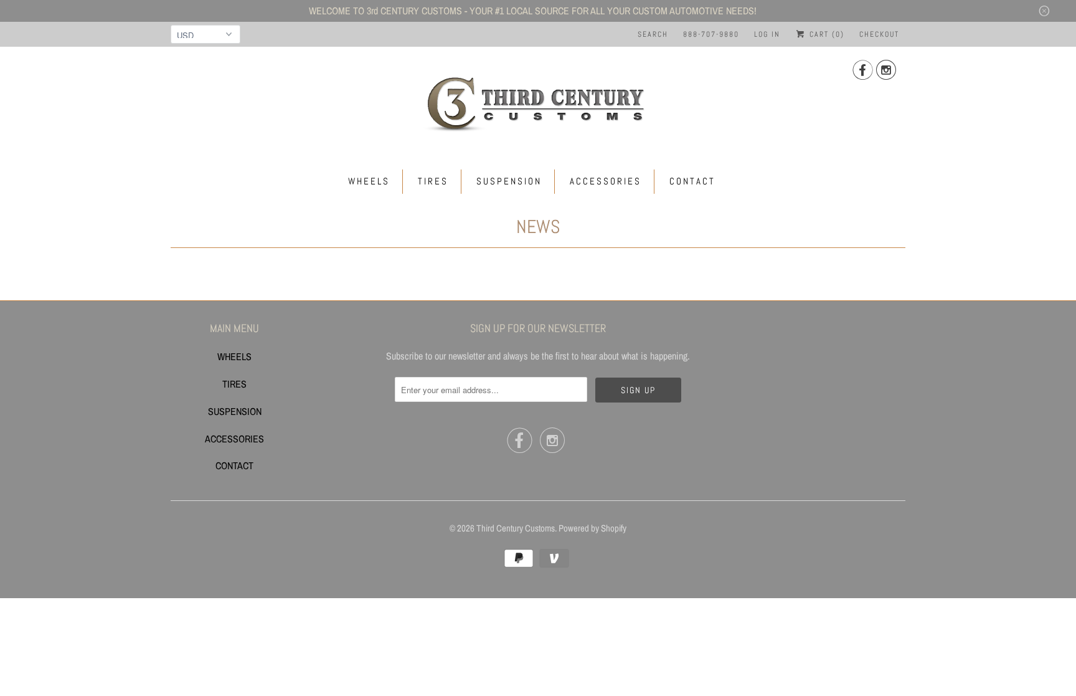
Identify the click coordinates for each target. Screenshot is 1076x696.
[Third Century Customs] (538, 102)
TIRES (433, 181)
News (538, 227)
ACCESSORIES (605, 181)
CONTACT (692, 181)
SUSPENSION (509, 181)
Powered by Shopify (592, 528)
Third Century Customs (515, 528)
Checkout (879, 34)
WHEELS (369, 181)
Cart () (825, 34)
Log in (767, 34)
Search (653, 34)
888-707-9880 (711, 34)
